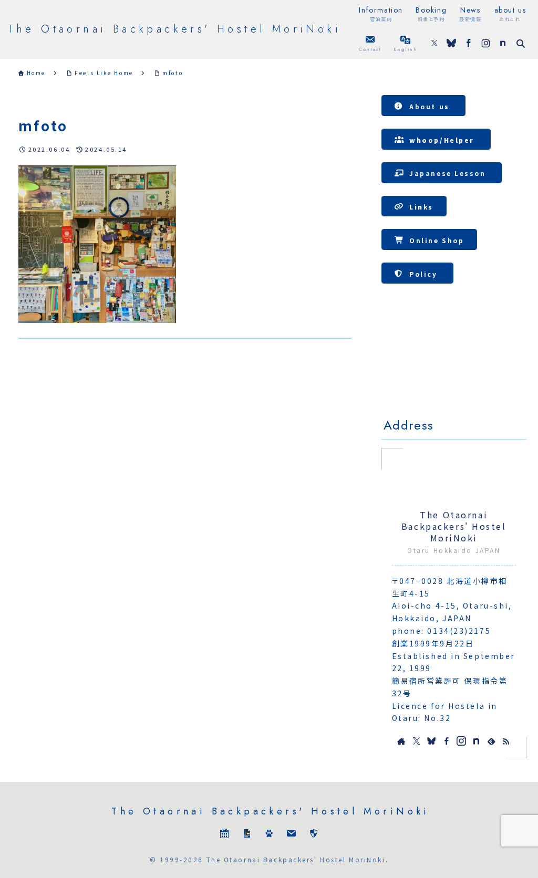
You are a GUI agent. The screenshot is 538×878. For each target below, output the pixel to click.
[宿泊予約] (224, 834)
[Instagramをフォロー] (485, 44)
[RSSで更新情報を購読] (506, 741)
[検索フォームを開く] (520, 43)
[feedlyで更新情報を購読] (491, 741)
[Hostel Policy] (313, 834)
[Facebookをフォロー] (468, 44)
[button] (423, 105)
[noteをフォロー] (503, 44)
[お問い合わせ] (291, 834)
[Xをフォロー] (434, 44)
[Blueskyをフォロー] (451, 44)
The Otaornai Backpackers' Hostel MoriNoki (453, 527)
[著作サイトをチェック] (401, 741)
